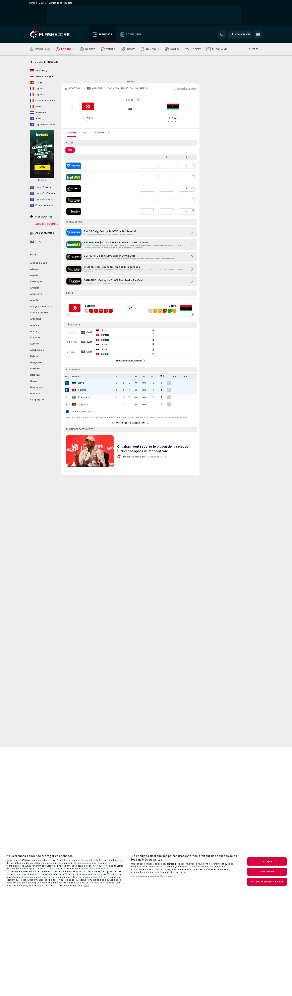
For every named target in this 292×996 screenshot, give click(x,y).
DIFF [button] (153, 376)
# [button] (66, 376)
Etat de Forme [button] (181, 376)
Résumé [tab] (71, 132)
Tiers (86, 885)
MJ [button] (116, 376)
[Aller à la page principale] (52, 34)
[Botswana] (74, 397)
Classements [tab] (100, 132)
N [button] (129, 376)
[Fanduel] (73, 166)
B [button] (144, 376)
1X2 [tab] (70, 150)
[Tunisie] (74, 390)
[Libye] (74, 383)
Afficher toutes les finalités (267, 881)
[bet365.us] (73, 177)
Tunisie (88, 118)
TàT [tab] (84, 132)
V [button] (123, 376)
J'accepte (266, 861)
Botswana (84, 397)
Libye (173, 118)
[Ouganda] (74, 404)
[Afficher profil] (87, 106)
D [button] (136, 376)
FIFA (86, 121)
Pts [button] (162, 376)
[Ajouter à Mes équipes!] (73, 106)
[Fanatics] (73, 211)
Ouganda (83, 404)
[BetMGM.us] (73, 188)
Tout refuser (267, 871)
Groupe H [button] (77, 376)
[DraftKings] (73, 200)
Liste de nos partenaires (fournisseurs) (153, 876)
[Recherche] (222, 34)
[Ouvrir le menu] (258, 34)
